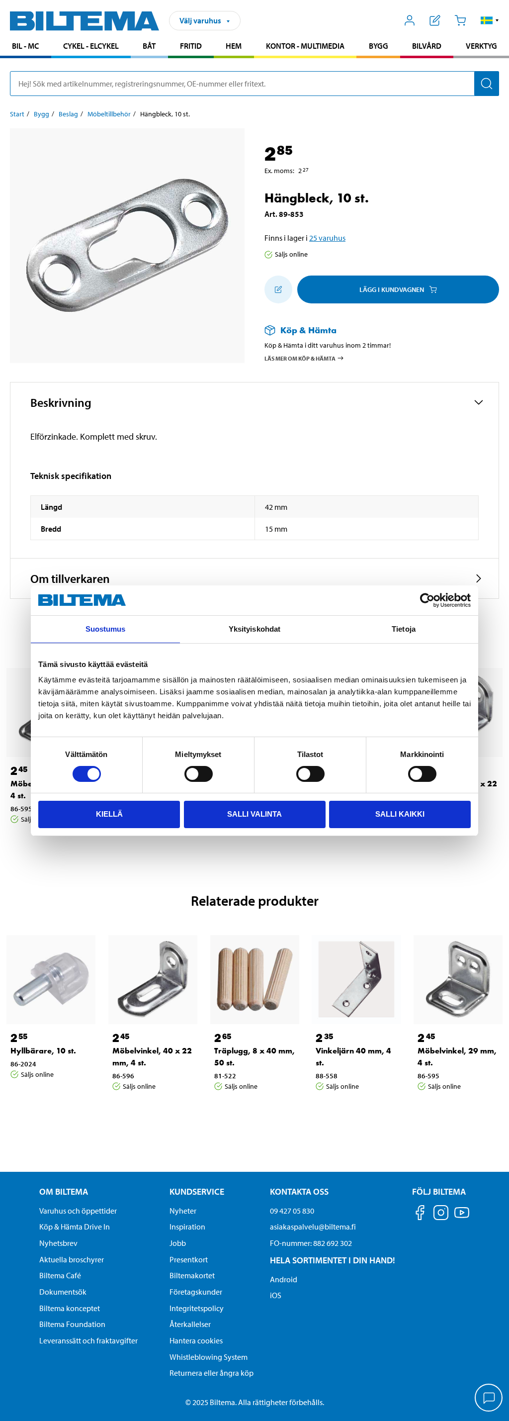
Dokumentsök (62, 1292)
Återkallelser (190, 1324)
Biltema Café (60, 1275)
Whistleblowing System (209, 1357)
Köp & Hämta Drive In (74, 1227)
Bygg (378, 46)
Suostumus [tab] (105, 629)
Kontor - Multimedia (305, 46)
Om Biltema (63, 1191)
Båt (149, 46)
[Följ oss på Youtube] (462, 1217)
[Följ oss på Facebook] (420, 1214)
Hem (234, 46)
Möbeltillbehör (109, 113)
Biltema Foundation (72, 1324)
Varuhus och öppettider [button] (78, 1211)
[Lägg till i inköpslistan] (278, 289)
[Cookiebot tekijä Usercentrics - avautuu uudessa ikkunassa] (427, 600)
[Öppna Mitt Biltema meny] (410, 20)
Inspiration (187, 1227)
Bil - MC (25, 46)
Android (283, 1279)
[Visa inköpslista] (435, 20)
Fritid (191, 46)
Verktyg (481, 46)
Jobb (178, 1243)
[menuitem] (25, 47)
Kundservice (197, 1191)
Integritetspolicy (197, 1308)
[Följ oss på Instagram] (441, 1214)
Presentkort (189, 1259)
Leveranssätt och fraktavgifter (88, 1340)
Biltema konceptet (69, 1308)
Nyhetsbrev (58, 1243)
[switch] (198, 774)
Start (17, 113)
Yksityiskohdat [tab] (254, 629)
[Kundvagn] (460, 20)
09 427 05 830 (292, 1211)
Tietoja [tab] (404, 629)
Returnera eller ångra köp (212, 1373)
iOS (275, 1295)
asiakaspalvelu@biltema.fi (313, 1227)
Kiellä (109, 814)
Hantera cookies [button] (196, 1340)
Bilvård (426, 46)
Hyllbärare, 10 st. (43, 1050)
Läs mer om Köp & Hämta (300, 358)
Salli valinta (254, 814)
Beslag (68, 113)
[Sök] (486, 83)
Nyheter (183, 1211)
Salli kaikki (399, 814)
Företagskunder (196, 1292)
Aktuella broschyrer (71, 1259)
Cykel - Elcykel (91, 46)
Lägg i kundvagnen (391, 289)
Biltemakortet (192, 1275)
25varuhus (327, 238)
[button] (490, 20)
